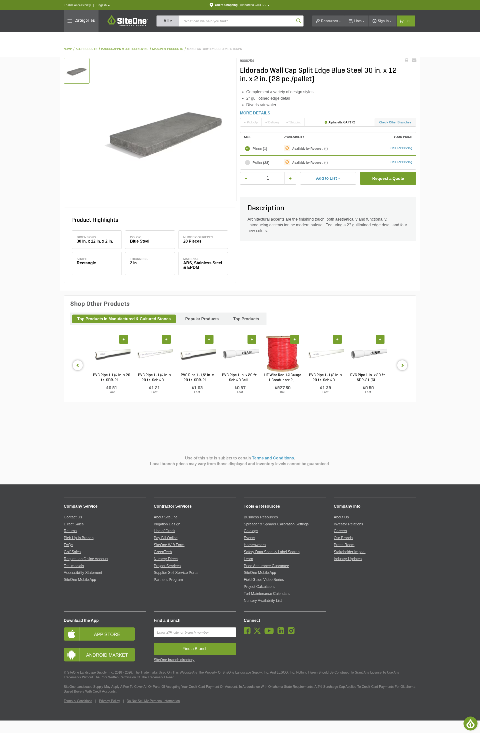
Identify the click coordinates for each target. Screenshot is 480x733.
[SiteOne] (127, 25)
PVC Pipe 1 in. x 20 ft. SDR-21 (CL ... (368, 377)
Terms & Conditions (78, 701)
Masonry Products (167, 49)
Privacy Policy (109, 701)
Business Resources (261, 517)
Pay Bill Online (166, 538)
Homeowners (255, 545)
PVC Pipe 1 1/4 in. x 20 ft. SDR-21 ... (111, 377)
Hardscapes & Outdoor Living (124, 49)
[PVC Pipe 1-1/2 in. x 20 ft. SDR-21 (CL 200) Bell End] (197, 354)
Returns (70, 531)
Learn (248, 559)
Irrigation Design (167, 524)
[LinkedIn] (282, 633)
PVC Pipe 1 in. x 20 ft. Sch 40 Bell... (240, 377)
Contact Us (73, 517)
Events (249, 538)
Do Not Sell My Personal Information (153, 701)
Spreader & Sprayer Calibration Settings (276, 524)
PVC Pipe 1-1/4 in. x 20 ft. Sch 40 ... (154, 377)
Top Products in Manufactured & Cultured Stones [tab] (124, 319)
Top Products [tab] (246, 319)
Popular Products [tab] (202, 319)
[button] (103, 5)
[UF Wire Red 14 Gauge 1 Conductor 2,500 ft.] (283, 354)
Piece (259, 149)
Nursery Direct (166, 559)
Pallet (261, 163)
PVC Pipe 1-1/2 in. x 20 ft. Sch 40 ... (325, 377)
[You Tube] (270, 633)
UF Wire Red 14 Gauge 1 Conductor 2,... (282, 377)
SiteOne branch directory (174, 660)
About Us (341, 517)
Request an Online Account (86, 559)
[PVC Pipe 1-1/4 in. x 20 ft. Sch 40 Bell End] (154, 354)
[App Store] (105, 634)
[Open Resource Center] (471, 724)
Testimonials (74, 566)
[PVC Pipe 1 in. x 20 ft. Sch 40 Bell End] (240, 354)
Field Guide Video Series (264, 580)
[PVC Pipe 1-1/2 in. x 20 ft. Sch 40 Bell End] (325, 354)
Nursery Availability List (263, 601)
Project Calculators (259, 587)
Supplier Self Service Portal (176, 573)
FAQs (68, 545)
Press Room (344, 545)
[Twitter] (258, 633)
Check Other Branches (395, 122)
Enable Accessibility (77, 5)
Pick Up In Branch (79, 538)
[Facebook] (248, 633)
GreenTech (163, 552)
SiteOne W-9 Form (169, 545)
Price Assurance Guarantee (266, 566)
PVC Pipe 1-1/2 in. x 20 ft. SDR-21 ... (197, 377)
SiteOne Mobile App (80, 580)
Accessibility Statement (83, 573)
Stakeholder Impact (350, 552)
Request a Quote (388, 178)
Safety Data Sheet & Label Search (272, 552)
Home (68, 49)
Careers (340, 531)
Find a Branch (167, 620)
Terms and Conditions (273, 458)
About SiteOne (166, 517)
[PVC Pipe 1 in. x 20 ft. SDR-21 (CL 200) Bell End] (368, 354)
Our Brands (343, 538)
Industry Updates (348, 559)
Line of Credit (164, 531)
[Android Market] (105, 654)
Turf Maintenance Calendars (267, 594)
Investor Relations (348, 524)
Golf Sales (72, 552)
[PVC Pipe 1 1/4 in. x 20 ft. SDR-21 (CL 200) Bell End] (111, 354)
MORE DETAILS (255, 113)
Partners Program (168, 580)
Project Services (167, 566)
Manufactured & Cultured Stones (214, 49)
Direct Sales (74, 524)
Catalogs (251, 531)
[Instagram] (292, 633)
